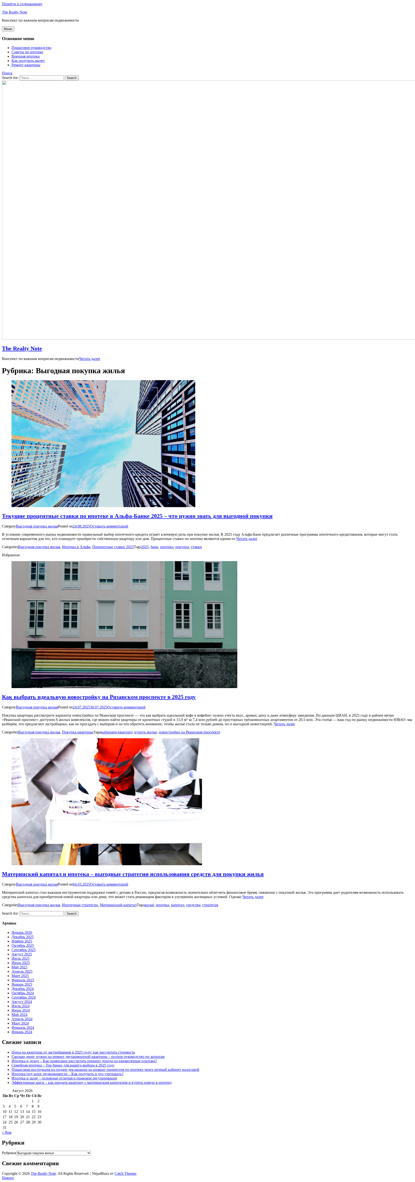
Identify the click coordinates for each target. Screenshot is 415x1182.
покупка (182, 547)
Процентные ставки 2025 (113, 547)
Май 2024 (19, 1015)
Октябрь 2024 (23, 993)
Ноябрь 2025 (22, 941)
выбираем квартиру (116, 732)
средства (193, 905)
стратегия (210, 905)
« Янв (7, 1132)
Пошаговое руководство (31, 48)
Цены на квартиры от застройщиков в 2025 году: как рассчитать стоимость (73, 1052)
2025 (145, 547)
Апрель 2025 (22, 971)
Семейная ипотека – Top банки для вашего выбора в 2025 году (63, 1065)
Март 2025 (20, 976)
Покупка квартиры (77, 732)
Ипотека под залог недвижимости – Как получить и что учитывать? (67, 1074)
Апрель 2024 (22, 1019)
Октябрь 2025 (23, 945)
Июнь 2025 (21, 963)
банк (154, 547)
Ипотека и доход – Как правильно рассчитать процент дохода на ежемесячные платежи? (84, 1061)
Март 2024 (20, 1023)
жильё (149, 905)
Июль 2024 (21, 1006)
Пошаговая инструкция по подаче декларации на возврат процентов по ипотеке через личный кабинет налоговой (105, 1070)
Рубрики (9, 1153)
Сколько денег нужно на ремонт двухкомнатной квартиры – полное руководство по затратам (88, 1057)
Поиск (7, 73)
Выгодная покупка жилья (37, 526)
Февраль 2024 (23, 1028)
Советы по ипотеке (27, 52)
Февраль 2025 (23, 980)
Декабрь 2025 (23, 937)
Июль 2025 (21, 958)
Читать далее (89, 359)
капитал (177, 905)
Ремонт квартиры (26, 65)
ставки (196, 547)
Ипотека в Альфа (76, 547)
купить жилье (145, 732)
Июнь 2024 (21, 1010)
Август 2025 (22, 954)
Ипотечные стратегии (80, 905)
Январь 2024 (22, 1032)
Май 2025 (19, 967)
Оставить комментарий (109, 526)
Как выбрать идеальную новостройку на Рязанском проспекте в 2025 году (99, 697)
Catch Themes (125, 1173)
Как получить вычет (28, 61)
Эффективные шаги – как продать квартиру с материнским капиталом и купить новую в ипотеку (92, 1082)
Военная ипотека (26, 56)
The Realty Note (14, 12)
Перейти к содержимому (22, 4)
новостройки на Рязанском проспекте (189, 732)
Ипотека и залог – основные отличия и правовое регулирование (64, 1078)
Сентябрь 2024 (24, 997)
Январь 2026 (22, 932)
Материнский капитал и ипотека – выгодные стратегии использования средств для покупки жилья (133, 874)
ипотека (166, 547)
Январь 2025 (22, 984)
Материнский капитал (118, 905)
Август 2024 (22, 1002)
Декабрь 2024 (23, 989)
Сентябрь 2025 (24, 950)
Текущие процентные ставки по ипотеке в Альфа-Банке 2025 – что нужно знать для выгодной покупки (137, 516)
